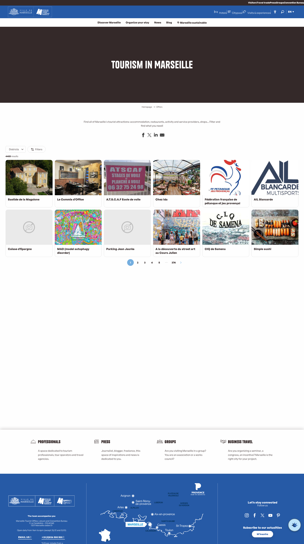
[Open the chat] (294, 525)
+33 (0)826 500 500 (52, 537)
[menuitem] (30, 12)
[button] (282, 12)
